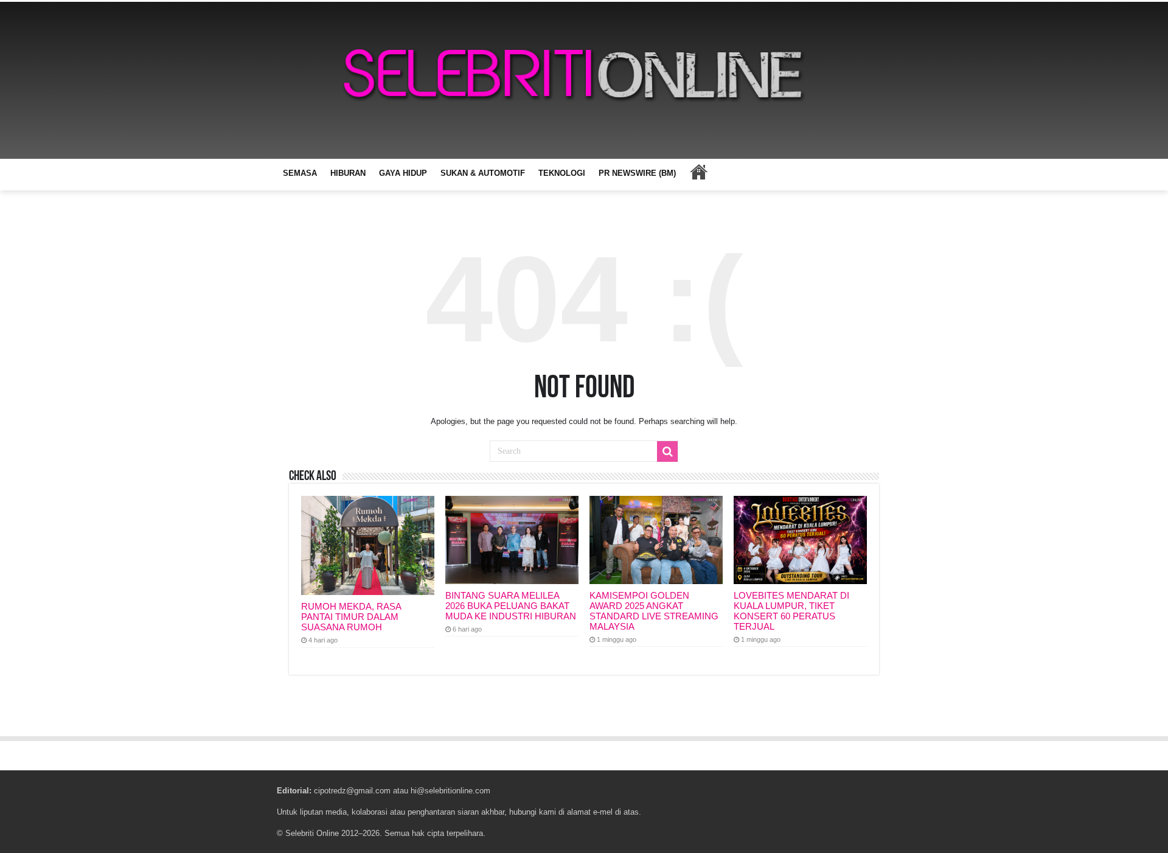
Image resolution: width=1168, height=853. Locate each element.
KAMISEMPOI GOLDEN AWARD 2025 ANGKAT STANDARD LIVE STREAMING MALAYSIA (653, 611)
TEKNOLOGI (561, 173)
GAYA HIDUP (403, 173)
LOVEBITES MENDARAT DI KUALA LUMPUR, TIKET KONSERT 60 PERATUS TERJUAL (791, 611)
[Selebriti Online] (584, 80)
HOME (698, 171)
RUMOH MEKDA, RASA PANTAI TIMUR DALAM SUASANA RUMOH (351, 616)
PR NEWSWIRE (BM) (637, 173)
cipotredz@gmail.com (352, 790)
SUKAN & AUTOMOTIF (482, 173)
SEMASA (300, 173)
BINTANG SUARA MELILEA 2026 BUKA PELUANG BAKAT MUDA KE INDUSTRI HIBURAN (510, 605)
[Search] (667, 451)
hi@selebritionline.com (450, 790)
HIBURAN (348, 173)
